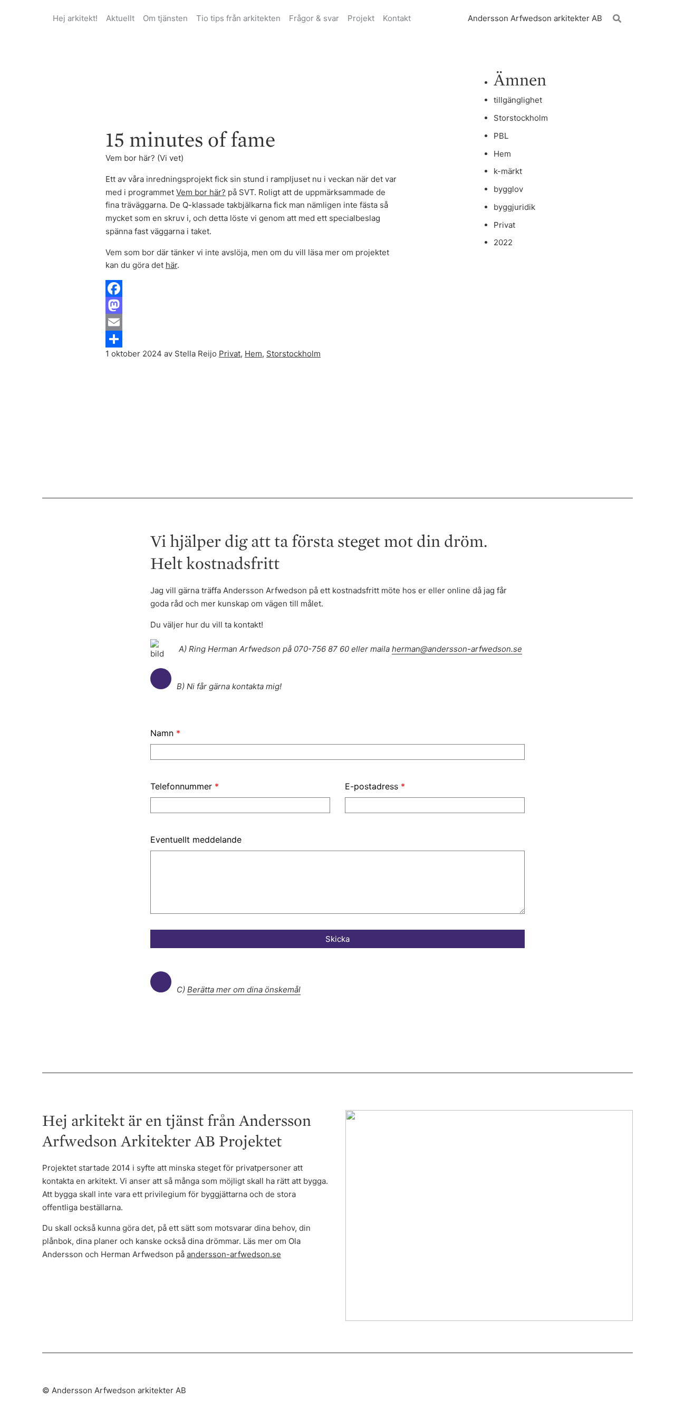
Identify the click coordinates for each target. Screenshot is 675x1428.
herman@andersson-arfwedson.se (457, 649)
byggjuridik (514, 207)
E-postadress (375, 786)
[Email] (252, 322)
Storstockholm (293, 354)
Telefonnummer (184, 786)
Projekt (361, 18)
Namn (165, 733)
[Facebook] (252, 288)
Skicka (337, 939)
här (171, 265)
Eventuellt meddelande (196, 839)
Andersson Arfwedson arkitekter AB (535, 18)
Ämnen (520, 79)
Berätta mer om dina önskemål (244, 990)
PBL (501, 136)
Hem (253, 354)
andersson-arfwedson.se (234, 1254)
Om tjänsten (165, 18)
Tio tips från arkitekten (238, 18)
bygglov (508, 189)
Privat (229, 354)
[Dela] (252, 339)
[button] (617, 18)
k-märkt (508, 171)
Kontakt (397, 18)
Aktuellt (120, 18)
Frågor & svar (314, 18)
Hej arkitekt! (75, 18)
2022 (503, 242)
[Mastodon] (252, 305)
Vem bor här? (201, 192)
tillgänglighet (518, 100)
